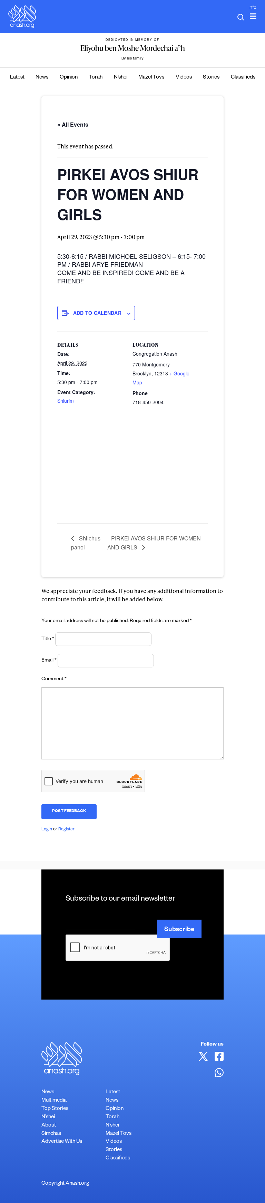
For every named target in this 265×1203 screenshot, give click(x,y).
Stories (211, 78)
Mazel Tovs (151, 78)
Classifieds (243, 78)
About (48, 1126)
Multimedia (54, 1101)
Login (46, 829)
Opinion (69, 78)
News (42, 78)
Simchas (51, 1134)
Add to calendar (97, 312)
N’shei (120, 78)
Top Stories (54, 1109)
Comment (54, 679)
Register (66, 829)
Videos (184, 78)
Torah (95, 78)
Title (47, 639)
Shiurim (65, 400)
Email (49, 661)
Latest (17, 78)
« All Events (72, 124)
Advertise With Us (61, 1142)
